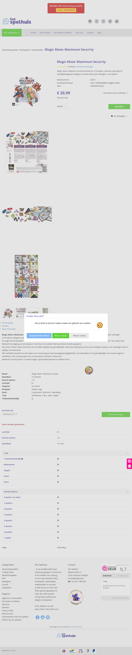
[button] (39, 335)
